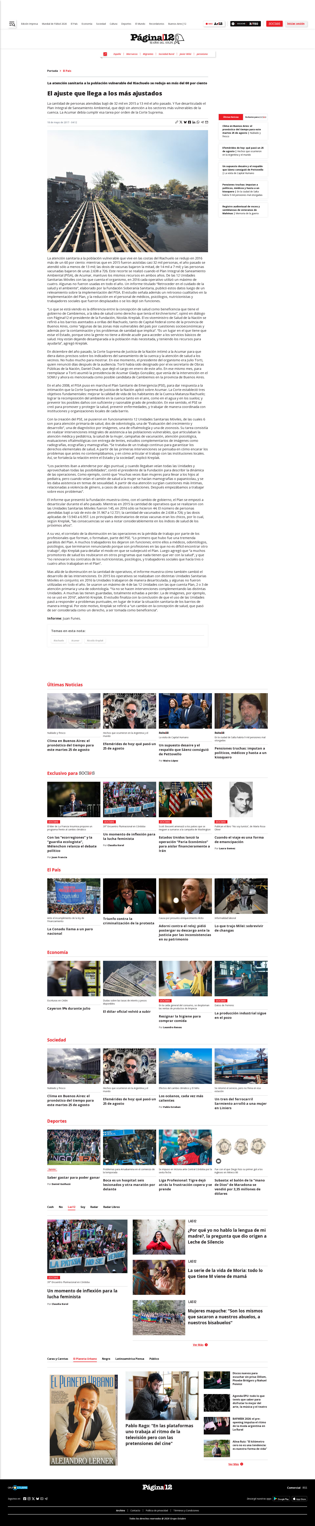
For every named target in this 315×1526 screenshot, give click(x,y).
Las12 (71, 1207)
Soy (83, 1207)
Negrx (106, 1359)
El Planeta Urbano (85, 1359)
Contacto (135, 1510)
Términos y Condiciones (186, 1510)
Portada (52, 71)
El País (74, 23)
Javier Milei (185, 54)
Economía (87, 23)
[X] (33, 1498)
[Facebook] (24, 1498)
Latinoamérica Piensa (130, 1359)
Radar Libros (111, 1207)
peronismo (202, 54)
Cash (50, 1207)
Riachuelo (59, 640)
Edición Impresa (29, 23)
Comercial (294, 1488)
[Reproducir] (233, 23)
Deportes (126, 23)
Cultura (113, 23)
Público (154, 1359)
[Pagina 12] (157, 39)
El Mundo (140, 23)
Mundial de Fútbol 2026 (54, 23)
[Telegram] (46, 1498)
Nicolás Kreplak (95, 640)
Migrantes (148, 54)
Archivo (120, 1510)
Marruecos (131, 54)
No (61, 1207)
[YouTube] (41, 1498)
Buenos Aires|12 (177, 23)
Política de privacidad (157, 1510)
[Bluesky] (37, 1498)
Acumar (75, 640)
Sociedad (101, 23)
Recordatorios (156, 23)
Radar (94, 1207)
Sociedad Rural (166, 54)
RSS (305, 1488)
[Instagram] (29, 1498)
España (117, 54)
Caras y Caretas (57, 1359)
